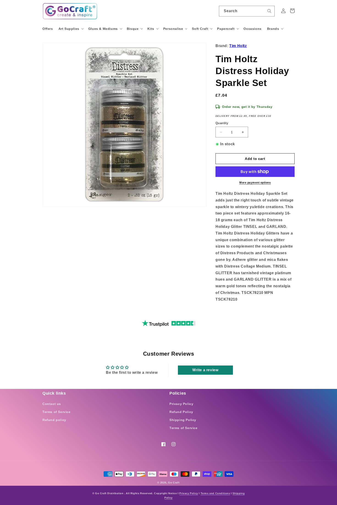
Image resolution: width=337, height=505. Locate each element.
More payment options (255, 182)
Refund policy (54, 420)
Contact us (51, 404)
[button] (71, 28)
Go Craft (174, 482)
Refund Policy (181, 412)
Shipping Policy (182, 420)
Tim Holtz (238, 46)
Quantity (221, 123)
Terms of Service (56, 412)
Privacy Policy (181, 404)
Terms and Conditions (215, 493)
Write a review (205, 370)
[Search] (269, 11)
